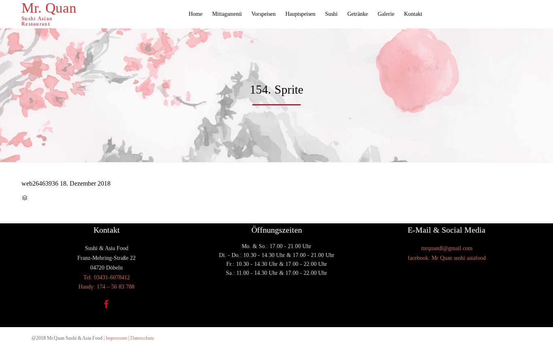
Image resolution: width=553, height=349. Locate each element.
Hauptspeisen (300, 14)
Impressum (116, 338)
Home (195, 14)
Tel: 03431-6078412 (106, 277)
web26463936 (39, 183)
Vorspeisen (263, 14)
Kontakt (413, 14)
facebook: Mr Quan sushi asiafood (447, 258)
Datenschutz (142, 338)
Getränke (357, 14)
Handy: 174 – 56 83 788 (106, 287)
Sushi (331, 14)
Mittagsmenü (227, 14)
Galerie (386, 14)
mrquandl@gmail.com (446, 248)
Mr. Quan (49, 8)
